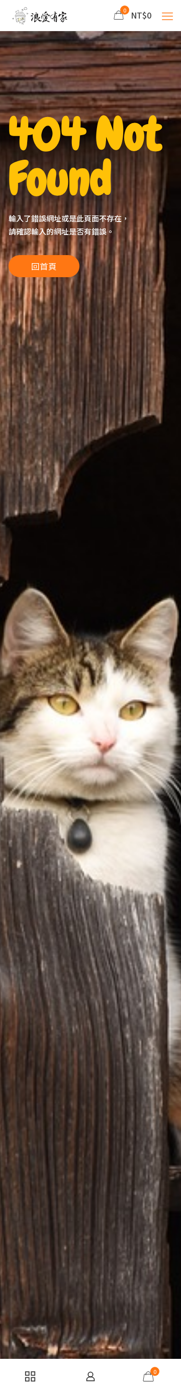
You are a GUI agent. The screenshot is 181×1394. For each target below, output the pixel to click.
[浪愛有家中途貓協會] (41, 15)
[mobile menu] (167, 15)
